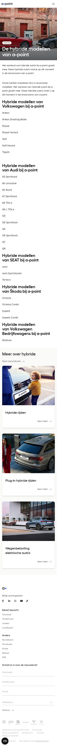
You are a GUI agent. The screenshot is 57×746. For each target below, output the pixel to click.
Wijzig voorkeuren (10, 735)
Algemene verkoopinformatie (15, 730)
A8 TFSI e (7, 202)
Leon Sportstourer (12, 273)
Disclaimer (37, 730)
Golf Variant (8, 145)
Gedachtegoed (42, 741)
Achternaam (8, 682)
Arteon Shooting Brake (14, 119)
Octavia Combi (10, 304)
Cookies (40, 733)
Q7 (3, 241)
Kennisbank (7, 639)
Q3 (4, 215)
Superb (6, 310)
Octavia (6, 297)
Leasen (5, 623)
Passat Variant (10, 132)
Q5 (4, 228)
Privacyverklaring (10, 733)
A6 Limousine (9, 183)
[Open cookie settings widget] (4, 741)
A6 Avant (7, 189)
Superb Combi (10, 317)
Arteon (6, 112)
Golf (4, 138)
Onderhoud (7, 619)
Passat (6, 125)
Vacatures (7, 644)
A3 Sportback (9, 176)
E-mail (5, 691)
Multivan (7, 340)
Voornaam (7, 672)
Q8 (4, 248)
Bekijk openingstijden (12, 595)
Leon (4, 266)
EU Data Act (27, 733)
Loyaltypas (7, 627)
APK (4, 657)
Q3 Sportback (10, 222)
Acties (5, 648)
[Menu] (52, 4)
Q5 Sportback (10, 235)
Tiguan (6, 151)
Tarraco (6, 279)
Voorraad (6, 614)
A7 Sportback (9, 196)
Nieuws (5, 653)
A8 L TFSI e (8, 209)
